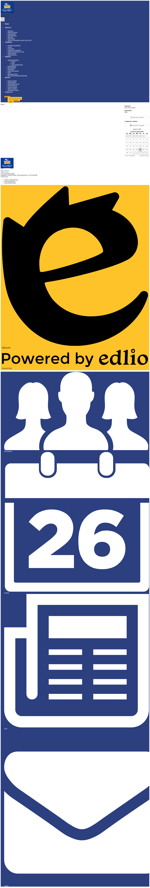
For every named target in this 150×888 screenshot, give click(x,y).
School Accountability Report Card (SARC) (20, 40)
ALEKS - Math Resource (11, 179)
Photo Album (11, 38)
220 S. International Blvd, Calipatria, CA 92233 (8, 174)
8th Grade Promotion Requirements (17, 75)
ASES (13, 63)
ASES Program (12, 53)
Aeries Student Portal (17, 64)
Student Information (13, 60)
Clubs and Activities (13, 71)
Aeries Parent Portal (9, 181)
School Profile (11, 34)
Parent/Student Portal (13, 84)
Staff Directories (12, 35)
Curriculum (11, 48)
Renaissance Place (13, 74)
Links (9, 72)
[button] (76, 28)
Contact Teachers (12, 87)
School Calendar (12, 81)
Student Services (12, 55)
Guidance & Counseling (14, 50)
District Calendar (12, 88)
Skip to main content (6, 1)
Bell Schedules (12, 68)
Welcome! (10, 31)
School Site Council (13, 90)
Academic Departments (14, 45)
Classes (10, 47)
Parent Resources (12, 85)
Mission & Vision (12, 32)
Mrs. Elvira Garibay (130, 107)
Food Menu (11, 69)
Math (126, 112)
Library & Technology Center (16, 51)
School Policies (12, 66)
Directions (10, 37)
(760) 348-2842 (21, 175)
